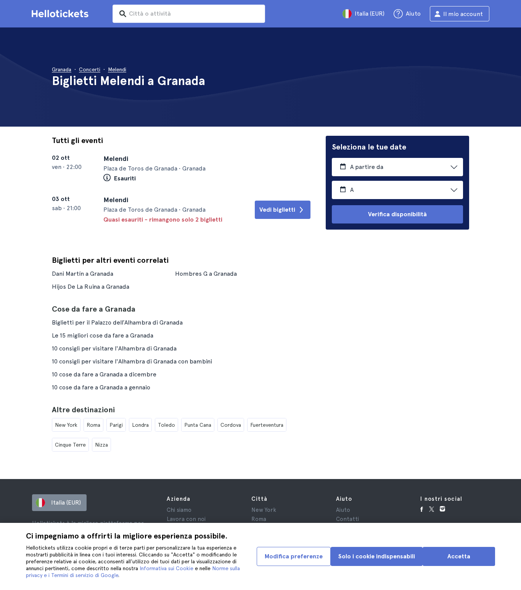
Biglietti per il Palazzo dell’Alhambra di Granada (117, 322)
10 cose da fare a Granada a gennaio (101, 387)
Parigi (116, 425)
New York (66, 425)
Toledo (166, 425)
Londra (140, 425)
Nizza (101, 445)
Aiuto (343, 509)
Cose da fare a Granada (93, 308)
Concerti (89, 69)
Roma (93, 425)
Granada (61, 69)
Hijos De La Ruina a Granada (90, 286)
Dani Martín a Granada (82, 273)
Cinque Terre (70, 445)
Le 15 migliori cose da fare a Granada (102, 335)
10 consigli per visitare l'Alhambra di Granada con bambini (132, 361)
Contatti (347, 519)
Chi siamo (179, 509)
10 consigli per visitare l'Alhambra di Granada (114, 348)
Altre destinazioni (83, 409)
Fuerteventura (266, 425)
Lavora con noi (186, 519)
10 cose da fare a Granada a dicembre (104, 374)
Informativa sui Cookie (166, 568)
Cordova (230, 425)
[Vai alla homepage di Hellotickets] (61, 13)
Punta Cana (197, 425)
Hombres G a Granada (206, 273)
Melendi (117, 69)
